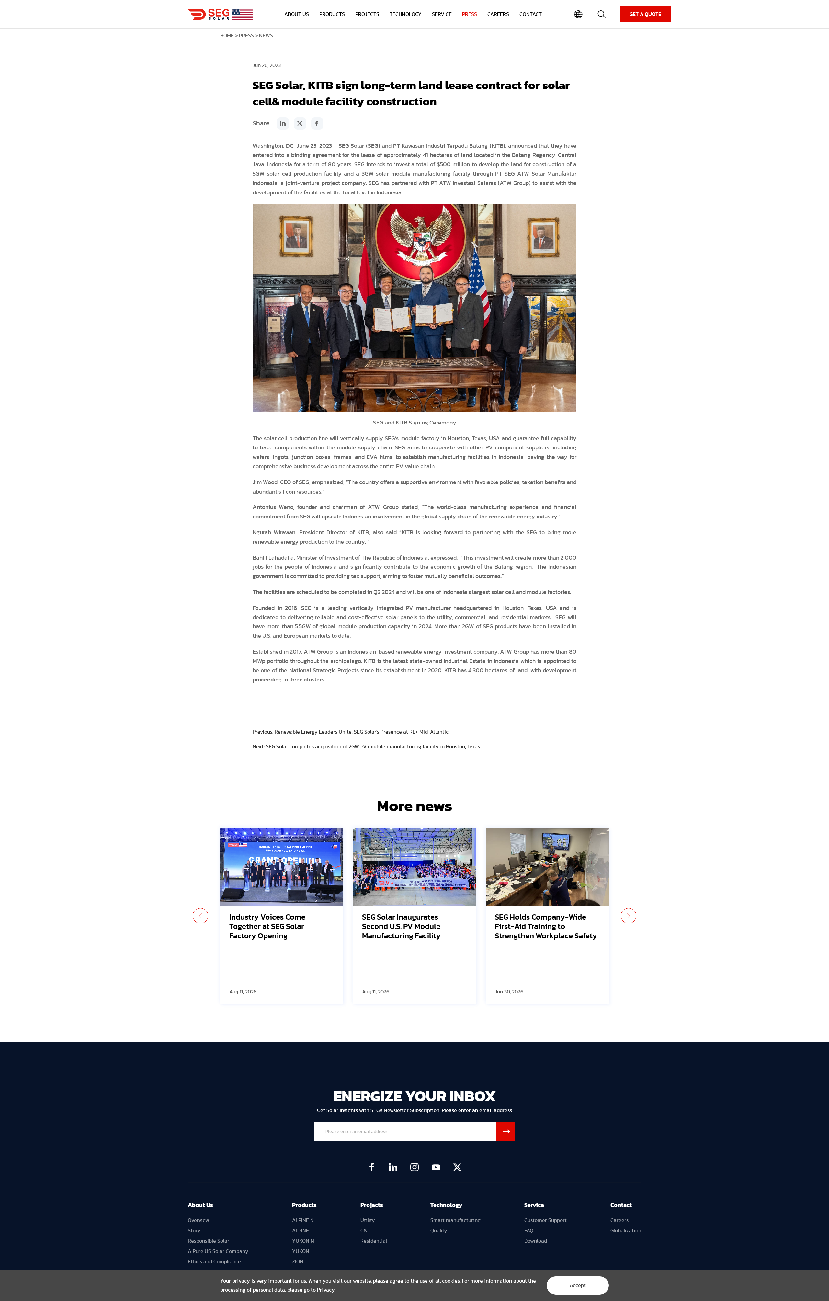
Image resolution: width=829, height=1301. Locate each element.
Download (535, 1241)
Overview (198, 1220)
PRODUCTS (332, 14)
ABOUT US (296, 14)
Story (194, 1230)
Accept (578, 1285)
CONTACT (530, 14)
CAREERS (498, 14)
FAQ (528, 1230)
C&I (364, 1230)
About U (199, 1205)
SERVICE (442, 14)
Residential (373, 1241)
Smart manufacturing (455, 1220)
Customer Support (545, 1220)
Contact (621, 1205)
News (266, 35)
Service (534, 1205)
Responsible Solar (208, 1241)
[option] (281, 916)
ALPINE (300, 1230)
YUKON (300, 1251)
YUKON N (303, 1241)
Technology (446, 1205)
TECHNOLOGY (406, 14)
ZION (297, 1261)
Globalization (625, 1230)
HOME (227, 35)
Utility (367, 1220)
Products (304, 1205)
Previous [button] (200, 915)
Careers (619, 1220)
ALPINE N (303, 1220)
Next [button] (628, 915)
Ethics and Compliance (214, 1261)
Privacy (326, 1290)
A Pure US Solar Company (218, 1251)
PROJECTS (367, 14)
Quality (438, 1230)
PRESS (469, 14)
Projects (371, 1205)
